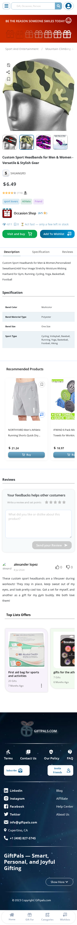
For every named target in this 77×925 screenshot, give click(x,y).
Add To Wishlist (53, 234)
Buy (28, 454)
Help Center (64, 806)
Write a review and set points (24, 502)
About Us (62, 814)
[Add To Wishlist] (42, 414)
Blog (59, 790)
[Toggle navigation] (6, 6)
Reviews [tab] (67, 252)
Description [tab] (12, 252)
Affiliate (62, 798)
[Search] (58, 6)
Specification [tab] (41, 252)
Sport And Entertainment (21, 49)
